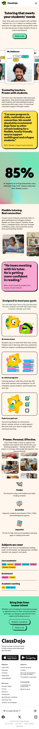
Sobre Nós (5, 667)
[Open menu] (36, 3)
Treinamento (6, 694)
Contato (23, 670)
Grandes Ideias (7, 686)
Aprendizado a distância (9, 697)
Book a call (19, 36)
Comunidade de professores (25, 685)
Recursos (5, 692)
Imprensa (5, 670)
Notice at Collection (29, 723)
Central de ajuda (25, 667)
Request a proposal (19, 622)
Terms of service (9, 723)
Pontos (4, 689)
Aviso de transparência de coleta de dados (27, 673)
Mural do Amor (25, 689)
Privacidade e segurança (28, 677)
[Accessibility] (35, 711)
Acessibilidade (6, 678)
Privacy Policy (18, 723)
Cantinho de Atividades (9, 702)
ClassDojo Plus (7, 700)
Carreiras (4, 673)
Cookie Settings (19, 726)
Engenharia (5, 675)
